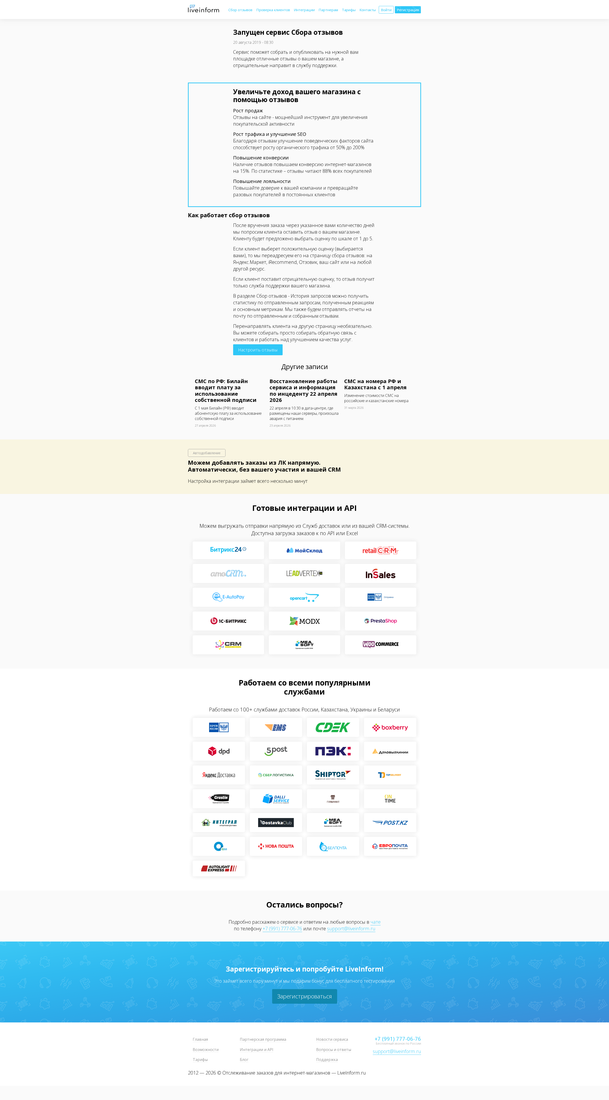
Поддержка (327, 1059)
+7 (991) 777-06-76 (282, 928)
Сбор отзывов (240, 9)
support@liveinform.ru (351, 928)
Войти (386, 9)
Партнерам (328, 9)
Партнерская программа (263, 1039)
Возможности (206, 1049)
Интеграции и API (256, 1049)
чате (375, 922)
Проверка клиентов (273, 9)
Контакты (367, 9)
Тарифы (349, 9)
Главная (200, 1039)
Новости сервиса (332, 1039)
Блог (244, 1059)
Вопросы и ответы (333, 1049)
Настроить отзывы (258, 350)
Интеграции (304, 9)
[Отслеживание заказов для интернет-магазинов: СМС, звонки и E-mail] (203, 11)
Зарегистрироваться (304, 996)
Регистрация (408, 9)
